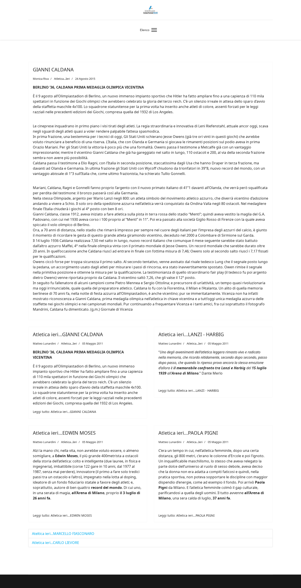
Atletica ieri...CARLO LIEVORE (55, 542)
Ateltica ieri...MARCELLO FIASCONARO (63, 533)
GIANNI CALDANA (53, 69)
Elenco (144, 30)
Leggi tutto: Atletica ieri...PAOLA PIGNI (186, 515)
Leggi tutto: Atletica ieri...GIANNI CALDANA (64, 412)
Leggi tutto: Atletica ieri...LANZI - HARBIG (188, 390)
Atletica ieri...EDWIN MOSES (64, 432)
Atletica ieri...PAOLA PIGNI (188, 432)
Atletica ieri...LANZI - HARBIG (191, 334)
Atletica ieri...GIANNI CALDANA (68, 334)
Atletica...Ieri (62, 79)
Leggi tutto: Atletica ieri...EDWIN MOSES (62, 515)
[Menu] (153, 30)
